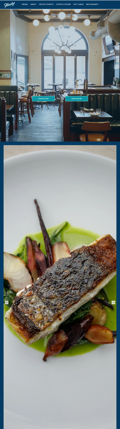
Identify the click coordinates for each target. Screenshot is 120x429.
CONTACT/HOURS (63, 4)
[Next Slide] (113, 302)
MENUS (25, 4)
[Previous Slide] (6, 302)
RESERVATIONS (43, 98)
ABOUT (33, 4)
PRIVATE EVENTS (46, 4)
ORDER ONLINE (76, 98)
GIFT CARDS (78, 4)
